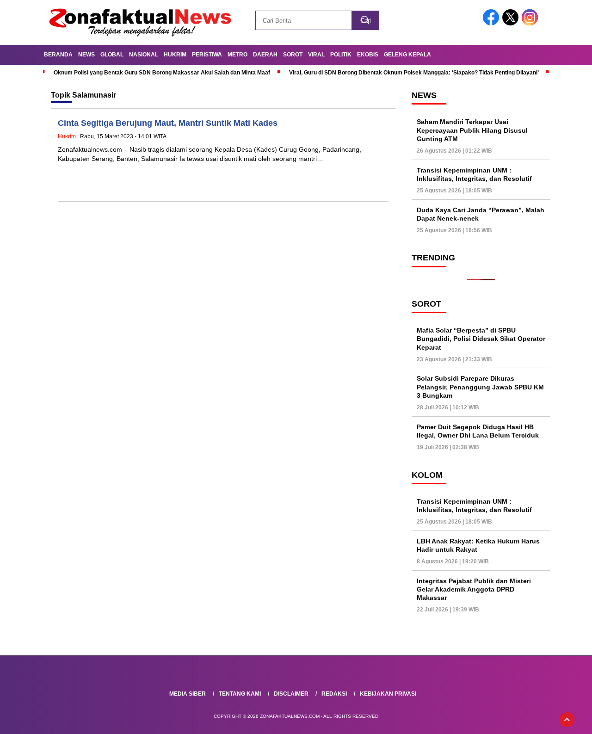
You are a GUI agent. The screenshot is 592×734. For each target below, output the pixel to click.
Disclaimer (291, 694)
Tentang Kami (240, 694)
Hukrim (175, 54)
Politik (341, 54)
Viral (316, 54)
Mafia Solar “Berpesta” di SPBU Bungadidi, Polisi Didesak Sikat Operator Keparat (481, 339)
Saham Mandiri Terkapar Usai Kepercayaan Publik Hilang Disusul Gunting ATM (472, 130)
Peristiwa (207, 54)
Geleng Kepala (407, 54)
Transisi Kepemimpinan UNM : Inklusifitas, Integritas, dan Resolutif (474, 174)
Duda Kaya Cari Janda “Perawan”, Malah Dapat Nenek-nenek (480, 214)
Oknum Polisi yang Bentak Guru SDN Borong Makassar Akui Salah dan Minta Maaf (162, 72)
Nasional (143, 54)
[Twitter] (512, 23)
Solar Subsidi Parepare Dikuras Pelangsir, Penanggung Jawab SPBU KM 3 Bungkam (480, 387)
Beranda (58, 54)
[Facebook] (492, 23)
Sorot (292, 54)
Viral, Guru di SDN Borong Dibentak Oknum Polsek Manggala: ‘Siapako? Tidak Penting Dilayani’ (414, 72)
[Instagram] (531, 23)
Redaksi (334, 694)
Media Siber (187, 694)
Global (111, 54)
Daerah (265, 54)
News (86, 54)
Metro (237, 54)
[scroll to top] (567, 719)
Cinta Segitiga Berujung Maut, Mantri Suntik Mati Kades (168, 123)
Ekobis (367, 54)
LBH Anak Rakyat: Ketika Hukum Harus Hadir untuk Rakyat (478, 545)
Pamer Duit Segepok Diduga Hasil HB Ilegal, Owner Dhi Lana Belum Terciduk (478, 431)
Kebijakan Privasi (388, 694)
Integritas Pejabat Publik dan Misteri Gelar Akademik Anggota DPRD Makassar (474, 589)
